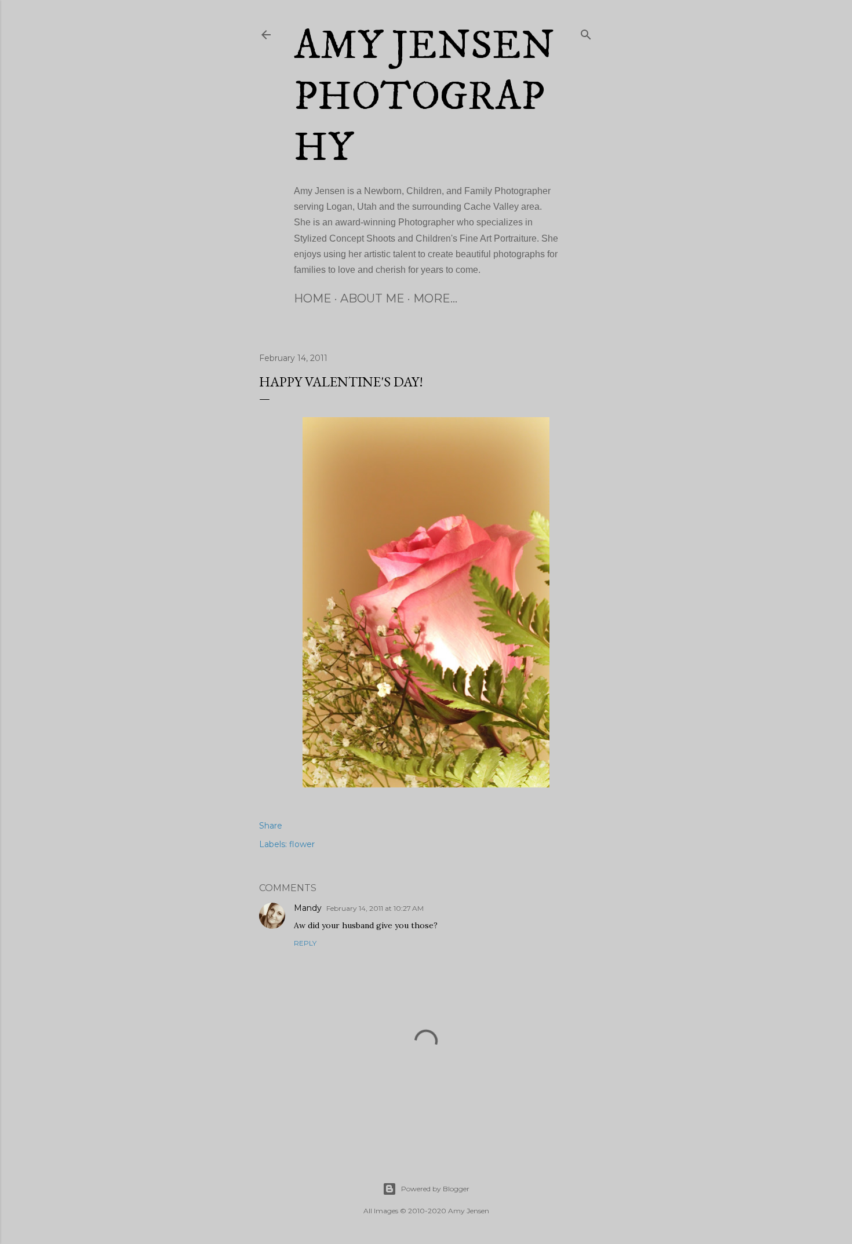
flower (302, 844)
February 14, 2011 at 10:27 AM (375, 908)
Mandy (308, 908)
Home (313, 298)
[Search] (586, 32)
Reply (305, 943)
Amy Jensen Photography (424, 97)
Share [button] (270, 825)
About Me (372, 298)
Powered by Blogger (435, 1188)
